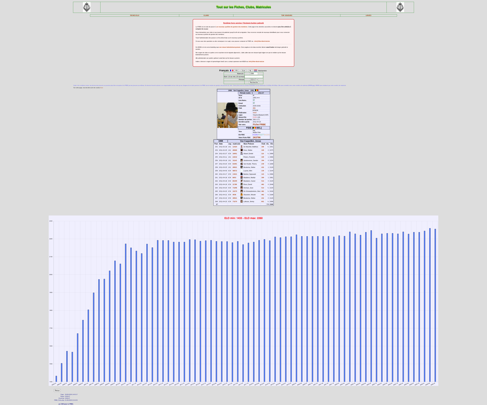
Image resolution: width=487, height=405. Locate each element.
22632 (234, 157)
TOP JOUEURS (286, 15)
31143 (234, 160)
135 (262, 171)
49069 (234, 150)
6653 (234, 177)
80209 (234, 181)
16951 (234, 154)
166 (262, 147)
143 (262, 174)
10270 (234, 191)
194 (262, 160)
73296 (234, 188)
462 (262, 184)
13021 (234, 174)
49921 (234, 167)
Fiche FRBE (259, 124)
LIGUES (368, 15)
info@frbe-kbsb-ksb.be (262, 41)
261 (254, 108)
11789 (234, 184)
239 (262, 164)
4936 (234, 195)
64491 (234, 164)
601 (262, 201)
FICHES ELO (134, 15)
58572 (234, 171)
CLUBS (206, 15)
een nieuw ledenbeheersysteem (229, 47)
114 (262, 154)
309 (262, 177)
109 (262, 150)
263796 (256, 137)
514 (262, 181)
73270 (234, 201)
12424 (234, 147)
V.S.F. (255, 113)
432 (262, 167)
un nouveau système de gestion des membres (231, 27)
